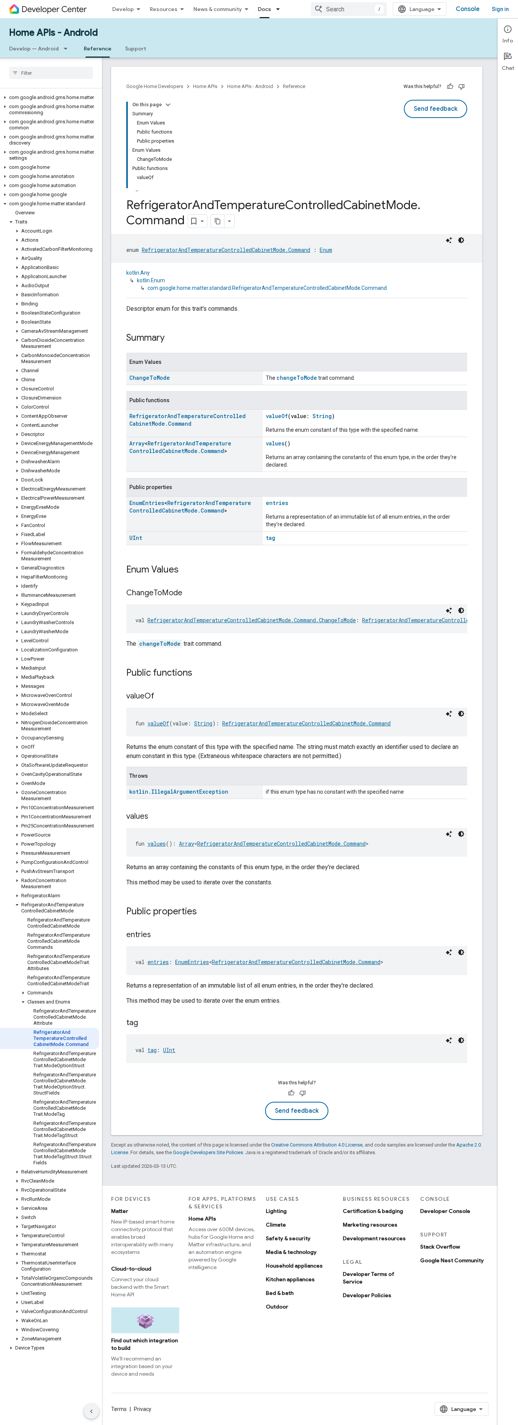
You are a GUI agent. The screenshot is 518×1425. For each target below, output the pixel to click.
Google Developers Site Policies (208, 1152)
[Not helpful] (461, 86)
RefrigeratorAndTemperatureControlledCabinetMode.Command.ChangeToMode (252, 620)
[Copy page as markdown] (217, 221)
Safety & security (288, 1238)
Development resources (374, 1238)
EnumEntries (146, 502)
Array (136, 443)
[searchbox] (51, 73)
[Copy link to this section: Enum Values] (186, 570)
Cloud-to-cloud (131, 1268)
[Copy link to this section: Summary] (172, 338)
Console (468, 9)
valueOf (277, 416)
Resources (163, 9)
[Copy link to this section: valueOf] (162, 696)
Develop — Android (34, 48)
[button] (49, 97)
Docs (264, 9)
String (322, 416)
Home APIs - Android (53, 32)
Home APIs (205, 86)
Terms (119, 1409)
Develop (123, 9)
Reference (97, 48)
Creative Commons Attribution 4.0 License (317, 1145)
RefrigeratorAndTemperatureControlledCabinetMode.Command (226, 249)
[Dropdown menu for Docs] (280, 9)
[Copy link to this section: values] (155, 816)
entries (277, 502)
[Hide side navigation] (91, 1411)
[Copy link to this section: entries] (158, 935)
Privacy (142, 1409)
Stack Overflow (440, 1246)
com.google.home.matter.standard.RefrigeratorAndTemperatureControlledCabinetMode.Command (267, 288)
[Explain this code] (449, 240)
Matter (119, 1211)
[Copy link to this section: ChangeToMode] (190, 593)
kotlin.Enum (151, 280)
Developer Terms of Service (368, 1278)
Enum (326, 249)
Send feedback (435, 109)
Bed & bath (280, 1293)
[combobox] (349, 9)
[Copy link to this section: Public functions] (199, 673)
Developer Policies (367, 1295)
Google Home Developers (154, 86)
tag (270, 537)
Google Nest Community (452, 1260)
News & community (217, 9)
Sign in (500, 9)
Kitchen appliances (290, 1279)
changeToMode (296, 377)
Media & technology (291, 1252)
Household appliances (294, 1265)
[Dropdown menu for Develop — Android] (68, 48)
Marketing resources (370, 1224)
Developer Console (445, 1211)
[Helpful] (450, 86)
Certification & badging (373, 1211)
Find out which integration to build (144, 1344)
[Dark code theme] (461, 240)
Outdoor (277, 1306)
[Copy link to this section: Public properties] (204, 912)
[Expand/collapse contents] (168, 104)
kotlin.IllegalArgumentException (178, 791)
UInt (135, 537)
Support (135, 48)
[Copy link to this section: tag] (145, 1023)
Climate (276, 1224)
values (275, 443)
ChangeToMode (149, 377)
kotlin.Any (138, 273)
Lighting (276, 1211)
